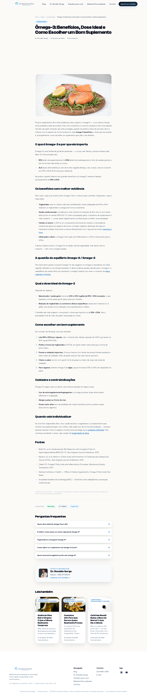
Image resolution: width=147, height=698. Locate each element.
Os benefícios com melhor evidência (59, 189)
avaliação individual (96, 430)
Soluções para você (75, 4)
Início (37, 17)
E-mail (98, 675)
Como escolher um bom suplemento (59, 324)
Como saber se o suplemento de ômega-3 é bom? (73, 547)
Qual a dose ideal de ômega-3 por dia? (73, 524)
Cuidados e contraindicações (55, 380)
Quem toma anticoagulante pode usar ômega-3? (73, 555)
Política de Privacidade (27, 691)
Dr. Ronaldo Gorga (57, 4)
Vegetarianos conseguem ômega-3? (73, 539)
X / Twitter (62, 506)
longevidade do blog (80, 433)
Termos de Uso (42, 691)
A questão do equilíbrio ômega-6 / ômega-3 (65, 258)
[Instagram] (121, 672)
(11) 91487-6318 (102, 672)
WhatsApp (51, 506)
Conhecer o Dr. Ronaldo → (60, 577)
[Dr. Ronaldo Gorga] (25, 4)
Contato (112, 4)
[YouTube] (127, 672)
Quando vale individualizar (53, 416)
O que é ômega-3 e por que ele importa (61, 144)
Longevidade (50, 17)
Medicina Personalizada (96, 4)
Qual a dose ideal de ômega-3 (55, 283)
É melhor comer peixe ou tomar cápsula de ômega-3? (73, 532)
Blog (44, 4)
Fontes (40, 442)
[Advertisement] (73, 56)
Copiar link (74, 506)
